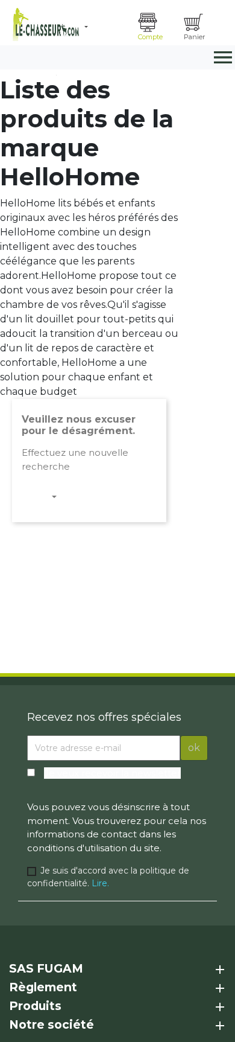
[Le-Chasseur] (44, 24)
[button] (107, 27)
